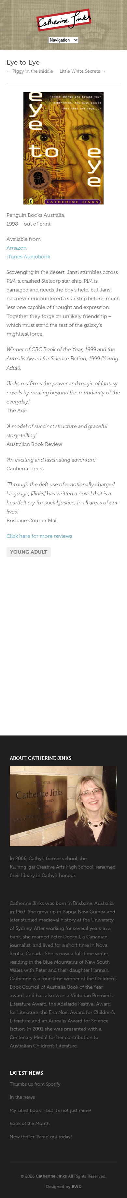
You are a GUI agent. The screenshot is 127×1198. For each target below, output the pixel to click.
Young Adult (28, 552)
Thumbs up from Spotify (35, 1084)
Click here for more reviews (39, 536)
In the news (22, 1097)
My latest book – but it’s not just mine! (50, 1110)
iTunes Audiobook (28, 257)
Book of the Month (29, 1123)
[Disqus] (63, 646)
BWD (76, 1186)
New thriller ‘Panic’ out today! (41, 1136)
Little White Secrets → (83, 71)
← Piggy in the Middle (30, 71)
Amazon (17, 248)
